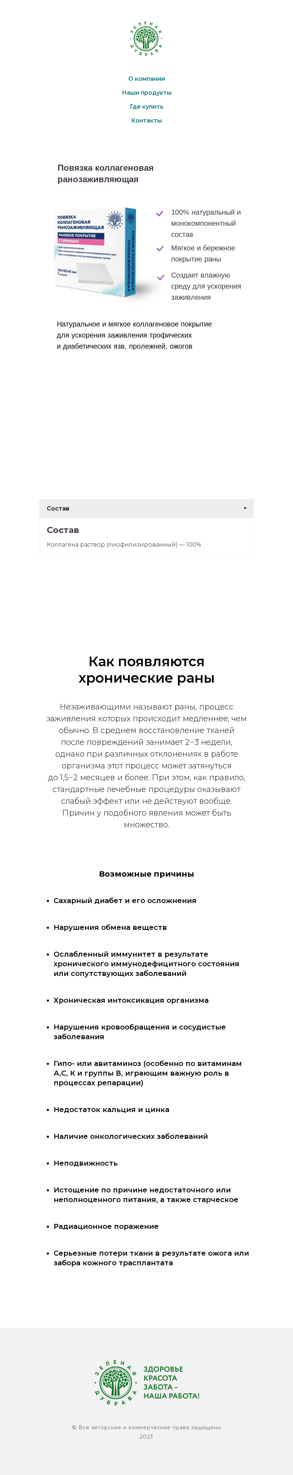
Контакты (146, 120)
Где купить (147, 106)
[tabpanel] (146, 537)
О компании (146, 78)
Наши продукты (147, 92)
